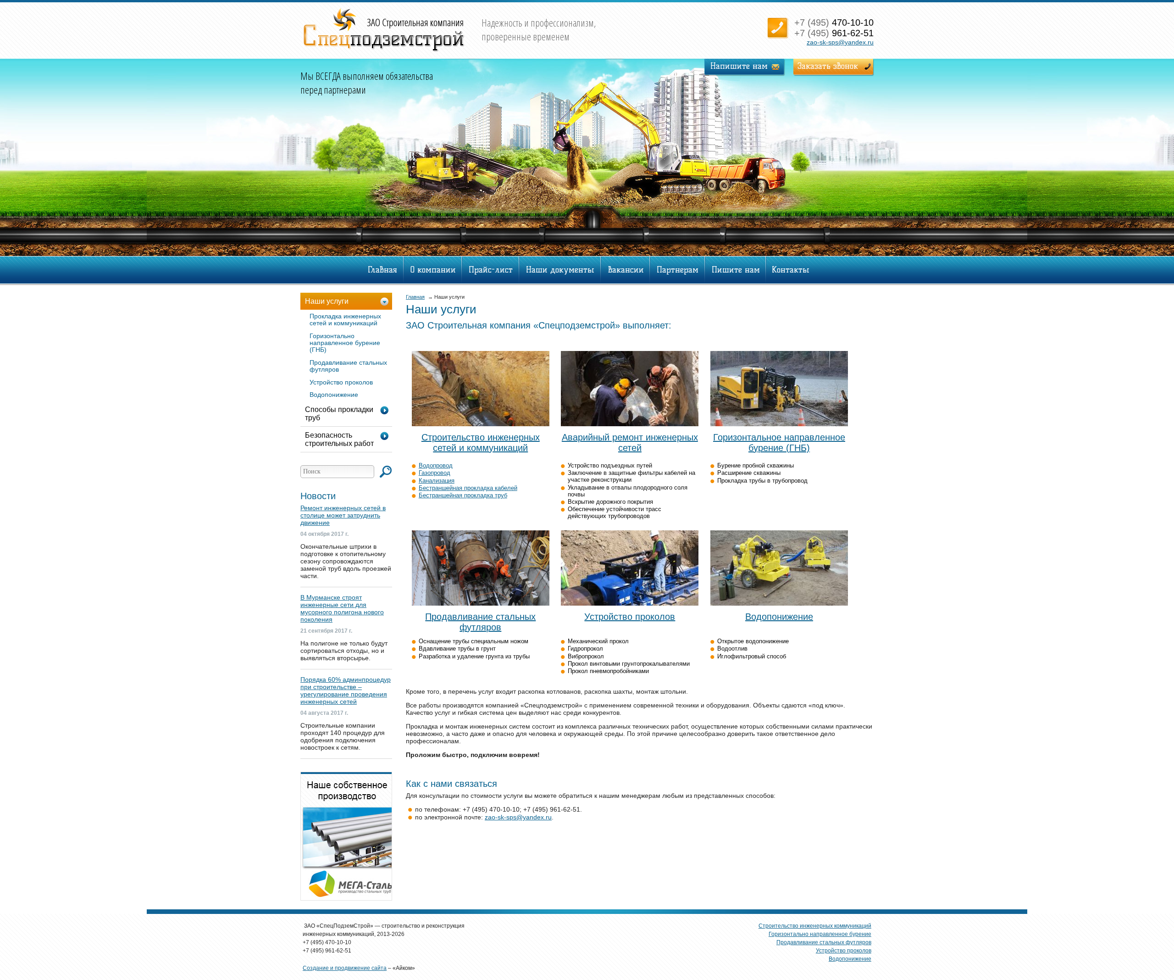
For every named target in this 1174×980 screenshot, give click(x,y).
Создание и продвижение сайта (345, 968)
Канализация (436, 480)
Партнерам (677, 270)
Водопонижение (779, 617)
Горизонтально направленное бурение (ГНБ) (345, 343)
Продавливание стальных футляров (480, 622)
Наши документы (560, 270)
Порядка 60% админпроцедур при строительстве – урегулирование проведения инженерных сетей (345, 690)
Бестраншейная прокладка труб (463, 495)
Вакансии (626, 270)
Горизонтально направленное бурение (820, 934)
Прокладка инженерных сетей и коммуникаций (345, 319)
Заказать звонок (827, 66)
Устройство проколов (629, 617)
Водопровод (436, 465)
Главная (382, 270)
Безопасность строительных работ (339, 439)
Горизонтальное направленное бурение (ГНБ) (779, 442)
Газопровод (434, 472)
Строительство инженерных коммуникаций (815, 926)
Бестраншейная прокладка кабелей (468, 487)
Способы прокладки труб (339, 414)
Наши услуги (327, 301)
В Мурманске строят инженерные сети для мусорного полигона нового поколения (342, 608)
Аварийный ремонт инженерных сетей (630, 442)
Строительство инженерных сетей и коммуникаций (480, 442)
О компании (433, 270)
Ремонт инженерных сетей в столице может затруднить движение (343, 515)
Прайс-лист (491, 270)
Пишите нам (736, 270)
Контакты (790, 270)
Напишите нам (739, 66)
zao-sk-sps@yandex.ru (840, 42)
